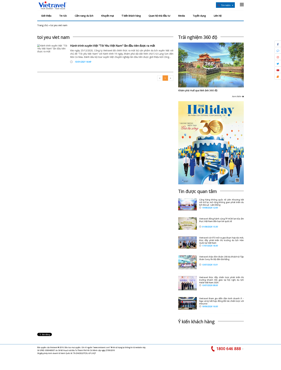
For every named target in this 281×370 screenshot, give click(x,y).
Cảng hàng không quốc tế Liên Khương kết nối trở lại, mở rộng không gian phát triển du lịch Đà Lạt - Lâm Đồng (221, 202)
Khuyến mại (107, 15)
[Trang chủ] (52, 5)
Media (181, 15)
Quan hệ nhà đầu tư (159, 15)
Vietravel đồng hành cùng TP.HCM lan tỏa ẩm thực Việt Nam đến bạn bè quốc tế (221, 220)
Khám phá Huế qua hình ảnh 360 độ (197, 90)
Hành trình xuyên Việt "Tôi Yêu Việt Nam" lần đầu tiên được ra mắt (112, 45)
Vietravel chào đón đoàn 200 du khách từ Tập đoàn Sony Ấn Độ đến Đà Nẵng (221, 258)
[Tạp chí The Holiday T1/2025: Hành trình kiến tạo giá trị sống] (211, 142)
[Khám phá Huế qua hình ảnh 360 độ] (209, 68)
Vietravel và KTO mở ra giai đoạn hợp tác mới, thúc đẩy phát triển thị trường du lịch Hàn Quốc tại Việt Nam (221, 240)
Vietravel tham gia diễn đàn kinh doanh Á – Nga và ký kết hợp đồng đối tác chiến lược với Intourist (221, 301)
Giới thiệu (46, 15)
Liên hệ (217, 15)
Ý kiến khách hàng (131, 15)
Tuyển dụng (199, 15)
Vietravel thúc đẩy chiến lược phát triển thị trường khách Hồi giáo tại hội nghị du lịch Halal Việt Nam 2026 (221, 280)
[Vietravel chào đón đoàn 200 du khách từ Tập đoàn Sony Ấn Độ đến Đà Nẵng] (187, 262)
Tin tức (63, 15)
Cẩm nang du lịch (84, 15)
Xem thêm (237, 96)
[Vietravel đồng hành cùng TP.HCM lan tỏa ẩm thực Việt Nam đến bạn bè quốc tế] (187, 223)
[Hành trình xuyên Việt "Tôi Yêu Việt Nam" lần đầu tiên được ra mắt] (52, 54)
